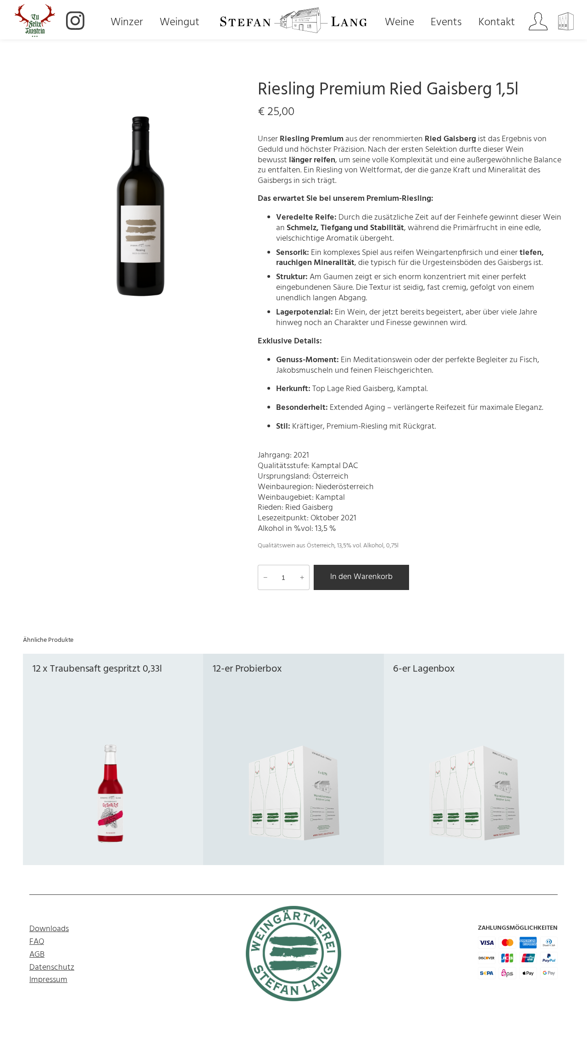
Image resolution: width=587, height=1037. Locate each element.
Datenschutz (51, 967)
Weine (399, 23)
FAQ (36, 942)
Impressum (48, 980)
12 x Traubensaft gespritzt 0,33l (97, 669)
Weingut (179, 23)
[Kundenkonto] (538, 22)
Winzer (127, 23)
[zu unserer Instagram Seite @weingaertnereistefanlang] (75, 22)
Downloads (49, 929)
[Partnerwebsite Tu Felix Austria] (35, 22)
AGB (36, 954)
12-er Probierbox (247, 669)
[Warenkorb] (567, 22)
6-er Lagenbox (424, 669)
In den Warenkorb (361, 577)
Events (446, 23)
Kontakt (496, 23)
